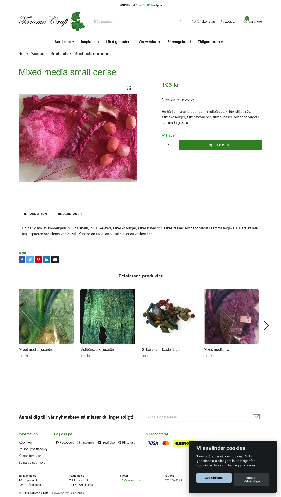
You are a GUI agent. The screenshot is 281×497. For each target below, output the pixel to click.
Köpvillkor (25, 474)
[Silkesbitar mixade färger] (171, 348)
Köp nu (223, 177)
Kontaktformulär (30, 487)
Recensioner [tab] (70, 246)
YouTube (108, 474)
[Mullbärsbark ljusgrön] (109, 348)
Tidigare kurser (210, 73)
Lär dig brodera (118, 73)
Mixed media (59, 85)
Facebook (66, 474)
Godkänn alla (214, 478)
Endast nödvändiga (251, 479)
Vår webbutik (149, 73)
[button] (266, 357)
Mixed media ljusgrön (35, 381)
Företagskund (179, 73)
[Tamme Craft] (96, 34)
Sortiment (63, 73)
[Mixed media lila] (233, 348)
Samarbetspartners (32, 494)
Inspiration (90, 73)
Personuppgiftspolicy (33, 481)
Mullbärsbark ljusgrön (97, 381)
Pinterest (128, 474)
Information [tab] (35, 246)
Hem (22, 85)
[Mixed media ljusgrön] (48, 348)
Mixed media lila (216, 381)
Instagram (87, 474)
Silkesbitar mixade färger (161, 381)
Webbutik (37, 85)
